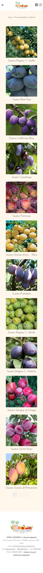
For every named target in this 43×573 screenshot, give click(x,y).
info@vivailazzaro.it (24, 546)
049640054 (10, 549)
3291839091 (22, 549)
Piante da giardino (21, 555)
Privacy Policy (30, 552)
